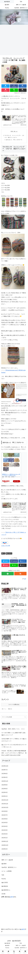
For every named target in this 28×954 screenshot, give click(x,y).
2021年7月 (5, 815)
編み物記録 (9, 553)
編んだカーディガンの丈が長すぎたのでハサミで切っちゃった (14, 746)
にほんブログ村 (5, 545)
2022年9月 (5, 785)
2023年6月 (5, 773)
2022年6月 (5, 788)
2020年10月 (5, 845)
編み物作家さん (6, 890)
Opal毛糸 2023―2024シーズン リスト (13, 729)
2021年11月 (5, 803)
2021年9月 (5, 811)
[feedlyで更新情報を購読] (7, 573)
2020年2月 (5, 849)
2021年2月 (5, 834)
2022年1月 (5, 796)
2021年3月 (5, 830)
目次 (12, 131)
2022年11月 (5, 781)
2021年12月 (5, 800)
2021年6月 (5, 819)
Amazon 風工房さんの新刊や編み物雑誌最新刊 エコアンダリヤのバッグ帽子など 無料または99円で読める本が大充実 (14, 753)
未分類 (3, 893)
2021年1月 (5, 837)
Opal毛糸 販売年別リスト (9, 867)
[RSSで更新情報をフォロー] (20, 573)
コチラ (12, 896)
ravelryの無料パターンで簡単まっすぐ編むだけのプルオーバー (14, 740)
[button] (25, 717)
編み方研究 (5, 882)
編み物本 (4, 863)
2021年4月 (5, 826)
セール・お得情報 (7, 871)
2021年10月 (5, 807)
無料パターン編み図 (7, 860)
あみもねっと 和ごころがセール (14, 139)
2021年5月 (5, 822)
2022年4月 (5, 792)
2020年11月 (5, 841)
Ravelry (4, 878)
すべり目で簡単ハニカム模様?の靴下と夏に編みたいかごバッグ (14, 734)
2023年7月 (5, 769)
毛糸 (4, 553)
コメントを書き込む (14, 704)
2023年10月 (5, 766)
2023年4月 (5, 777)
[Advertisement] (14, 40)
